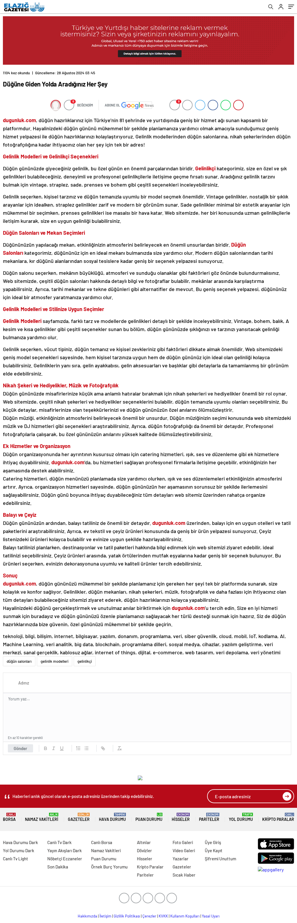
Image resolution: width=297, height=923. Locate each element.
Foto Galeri (183, 842)
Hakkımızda (87, 916)
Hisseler (181, 817)
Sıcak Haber (184, 874)
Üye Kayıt (213, 850)
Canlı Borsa (101, 842)
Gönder (20, 748)
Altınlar (144, 842)
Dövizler (144, 850)
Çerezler (149, 916)
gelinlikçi (84, 661)
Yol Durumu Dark (18, 850)
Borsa (9, 817)
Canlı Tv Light (15, 858)
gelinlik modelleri (54, 661)
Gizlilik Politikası (127, 916)
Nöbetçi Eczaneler (64, 858)
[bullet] (86, 748)
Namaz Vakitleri (41, 817)
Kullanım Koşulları (185, 916)
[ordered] (78, 748)
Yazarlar (181, 858)
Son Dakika (57, 866)
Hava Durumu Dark (20, 842)
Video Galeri (184, 850)
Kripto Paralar (278, 817)
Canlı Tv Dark (59, 842)
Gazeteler (79, 817)
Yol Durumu (241, 817)
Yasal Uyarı (211, 916)
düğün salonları (19, 661)
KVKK (163, 916)
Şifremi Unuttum (220, 858)
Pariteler (209, 817)
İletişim (105, 916)
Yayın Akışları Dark (64, 850)
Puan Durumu (148, 817)
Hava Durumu (112, 817)
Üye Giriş (213, 842)
